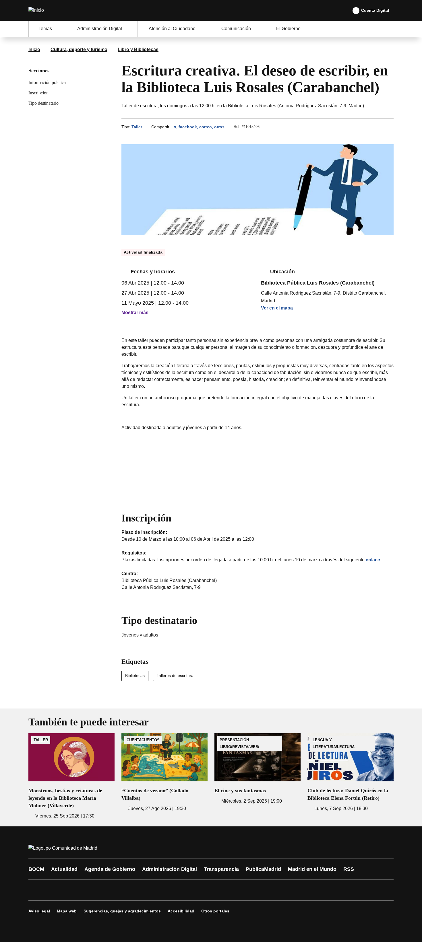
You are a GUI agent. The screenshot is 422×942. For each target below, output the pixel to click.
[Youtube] (88, 890)
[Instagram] (54, 890)
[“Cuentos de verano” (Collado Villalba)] (164, 772)
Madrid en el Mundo (312, 869)
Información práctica (47, 82)
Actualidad (64, 869)
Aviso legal (39, 911)
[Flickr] (157, 890)
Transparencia (221, 869)
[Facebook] (36, 890)
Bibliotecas (135, 675)
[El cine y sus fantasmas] (257, 769)
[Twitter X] (71, 890)
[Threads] (191, 890)
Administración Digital (169, 869)
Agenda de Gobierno (109, 869)
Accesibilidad (181, 911)
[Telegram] (174, 890)
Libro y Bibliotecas (138, 49)
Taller (136, 126)
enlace (373, 559)
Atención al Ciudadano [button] (172, 28)
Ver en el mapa (277, 307)
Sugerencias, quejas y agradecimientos (122, 911)
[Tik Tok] (140, 890)
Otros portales (215, 911)
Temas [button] (45, 28)
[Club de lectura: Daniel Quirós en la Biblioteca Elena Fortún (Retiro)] (350, 772)
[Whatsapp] (123, 890)
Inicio (34, 49)
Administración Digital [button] (99, 28)
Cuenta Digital (375, 10)
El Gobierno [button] (288, 28)
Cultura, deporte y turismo (79, 49)
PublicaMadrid (263, 869)
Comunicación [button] (236, 28)
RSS (348, 869)
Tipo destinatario (43, 103)
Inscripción (38, 92)
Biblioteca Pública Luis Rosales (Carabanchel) (318, 283)
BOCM (36, 869)
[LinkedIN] (105, 890)
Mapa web (67, 911)
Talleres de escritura (175, 675)
